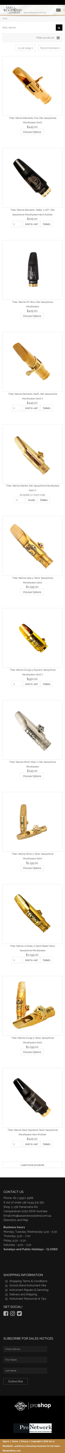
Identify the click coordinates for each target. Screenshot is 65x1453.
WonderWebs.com (12, 1451)
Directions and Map (15, 1220)
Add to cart (31, 224)
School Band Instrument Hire (27, 1285)
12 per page (25, 48)
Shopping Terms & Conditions (28, 1281)
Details (46, 224)
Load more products (32, 1165)
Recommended (49, 48)
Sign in (6, 1441)
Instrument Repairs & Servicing (28, 1290)
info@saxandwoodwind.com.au (31, 1215)
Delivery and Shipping (23, 1294)
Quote (31, 500)
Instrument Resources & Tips (27, 1298)
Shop (5, 18)
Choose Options (32, 132)
